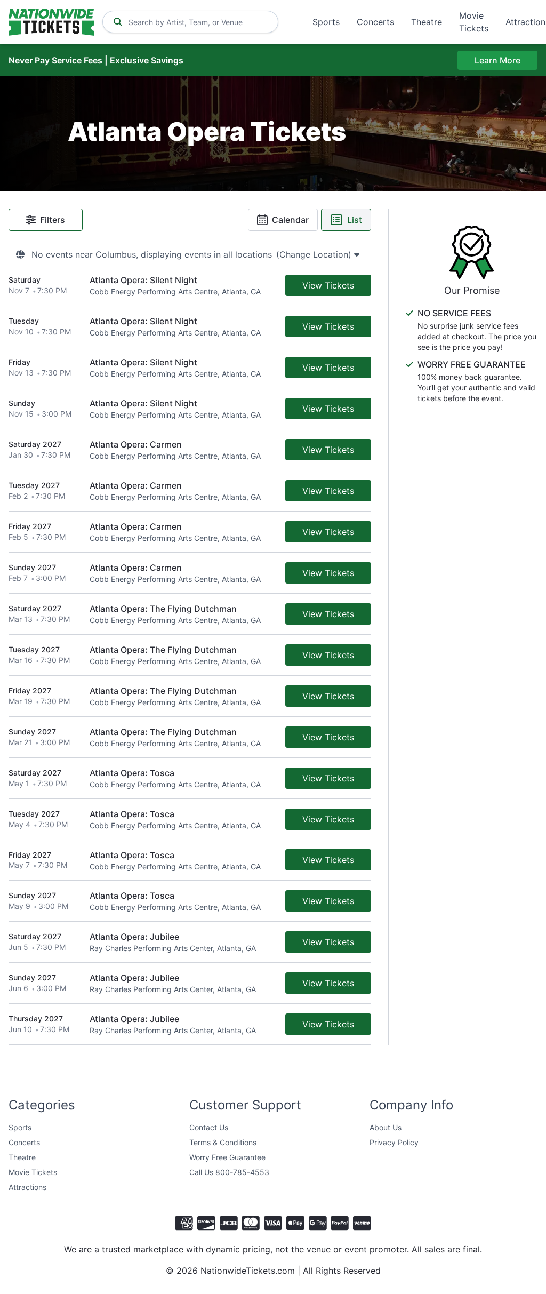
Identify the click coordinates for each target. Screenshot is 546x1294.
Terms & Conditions (222, 1142)
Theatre (426, 22)
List (354, 219)
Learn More (497, 60)
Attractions (27, 1187)
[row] (190, 285)
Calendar (290, 219)
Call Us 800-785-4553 (229, 1172)
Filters (52, 219)
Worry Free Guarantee (227, 1157)
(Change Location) (315, 254)
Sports (326, 22)
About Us (386, 1127)
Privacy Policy (394, 1142)
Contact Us (208, 1127)
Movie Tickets (473, 22)
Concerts (375, 22)
